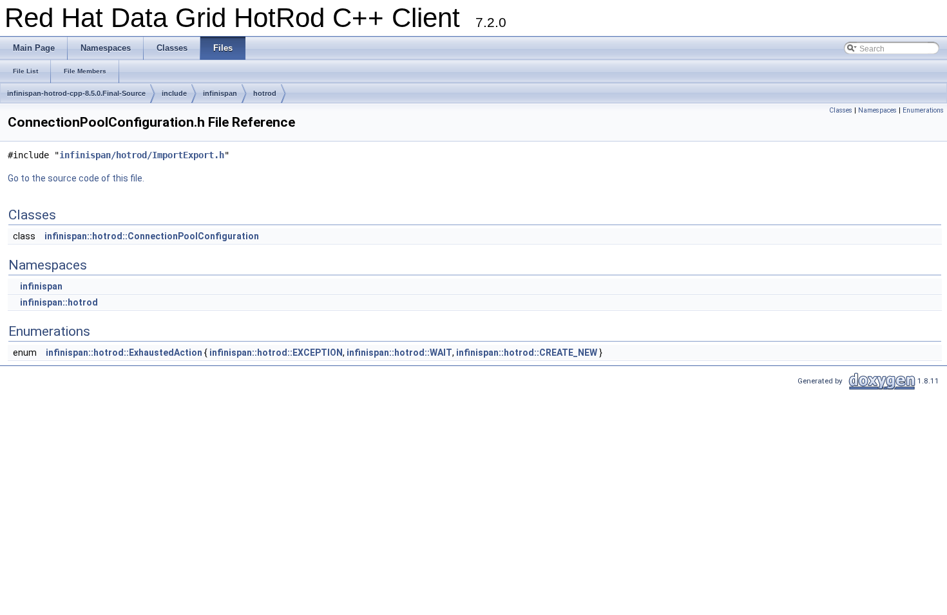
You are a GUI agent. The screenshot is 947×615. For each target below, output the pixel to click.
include (174, 93)
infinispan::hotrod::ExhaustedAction (124, 352)
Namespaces (877, 110)
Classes (840, 110)
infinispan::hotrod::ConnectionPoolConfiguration (151, 236)
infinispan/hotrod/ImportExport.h (141, 155)
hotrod (264, 93)
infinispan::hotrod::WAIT (399, 352)
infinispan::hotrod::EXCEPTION (276, 352)
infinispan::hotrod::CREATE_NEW (526, 352)
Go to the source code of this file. (76, 178)
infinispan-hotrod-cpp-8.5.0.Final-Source (76, 93)
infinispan (220, 93)
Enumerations (923, 110)
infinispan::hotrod (59, 302)
